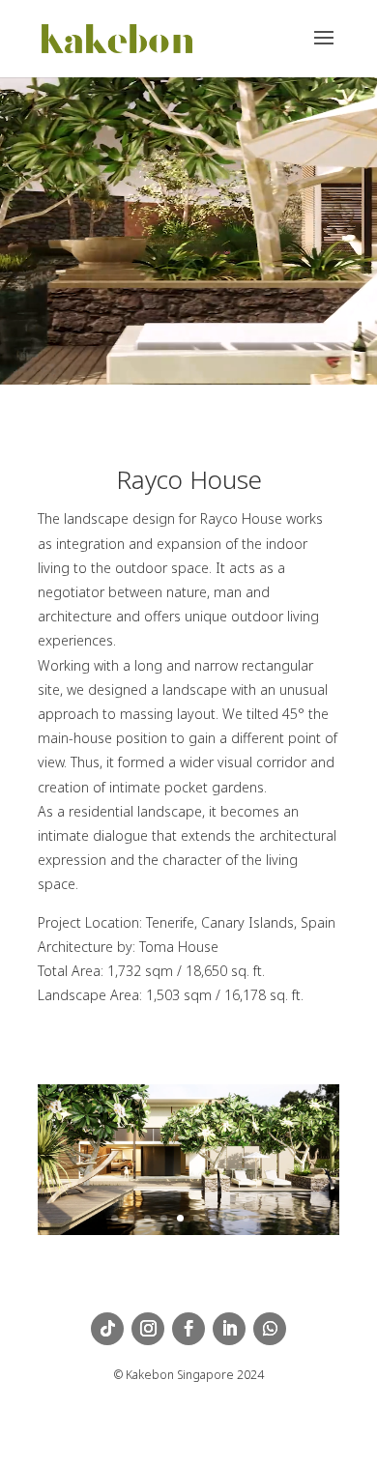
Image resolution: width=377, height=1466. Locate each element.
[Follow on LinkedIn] (229, 1328)
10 (262, 1218)
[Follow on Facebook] (188, 1328)
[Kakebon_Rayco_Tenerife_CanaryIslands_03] (188, 1234)
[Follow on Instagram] (147, 1328)
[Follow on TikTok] (107, 1328)
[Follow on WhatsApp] (269, 1328)
